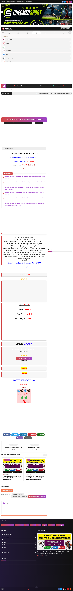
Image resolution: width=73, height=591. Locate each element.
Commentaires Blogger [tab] (7, 490)
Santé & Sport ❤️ (60, 86)
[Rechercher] (70, 2)
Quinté (8, 86)
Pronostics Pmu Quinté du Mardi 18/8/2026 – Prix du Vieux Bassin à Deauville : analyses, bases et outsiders (25, 199)
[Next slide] (45, 455)
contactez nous (29, 1)
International (19, 525)
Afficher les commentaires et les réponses (37, 496)
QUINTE (26, 123)
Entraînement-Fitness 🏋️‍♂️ (36, 86)
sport (45, 525)
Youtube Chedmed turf (24, 358)
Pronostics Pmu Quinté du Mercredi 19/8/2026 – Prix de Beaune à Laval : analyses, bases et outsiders (24, 194)
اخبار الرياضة (60, 525)
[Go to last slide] (44, 455)
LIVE (27, 525)
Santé (33, 525)
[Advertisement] (36, 73)
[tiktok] (66, 589)
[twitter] (65, 2)
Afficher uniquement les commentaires (20, 496)
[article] (34, 447)
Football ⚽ (19, 86)
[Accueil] (3, 86)
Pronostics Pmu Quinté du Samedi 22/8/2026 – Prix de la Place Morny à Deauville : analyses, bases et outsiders (24, 188)
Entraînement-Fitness (8, 525)
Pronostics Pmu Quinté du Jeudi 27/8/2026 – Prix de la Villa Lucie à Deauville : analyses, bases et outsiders (45, 93)
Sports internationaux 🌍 (49, 86)
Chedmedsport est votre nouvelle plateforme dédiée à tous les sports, (28, 589)
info (39, 525)
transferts (26, 86)
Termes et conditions (20, 1)
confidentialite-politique (11, 1)
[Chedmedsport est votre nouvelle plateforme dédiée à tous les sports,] (36, 14)
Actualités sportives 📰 (7, 90)
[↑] (36, 587)
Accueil (3, 1)
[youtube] (67, 2)
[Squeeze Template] (2, 589)
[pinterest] (68, 589)
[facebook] (63, 2)
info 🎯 (13, 86)
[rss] (70, 589)
